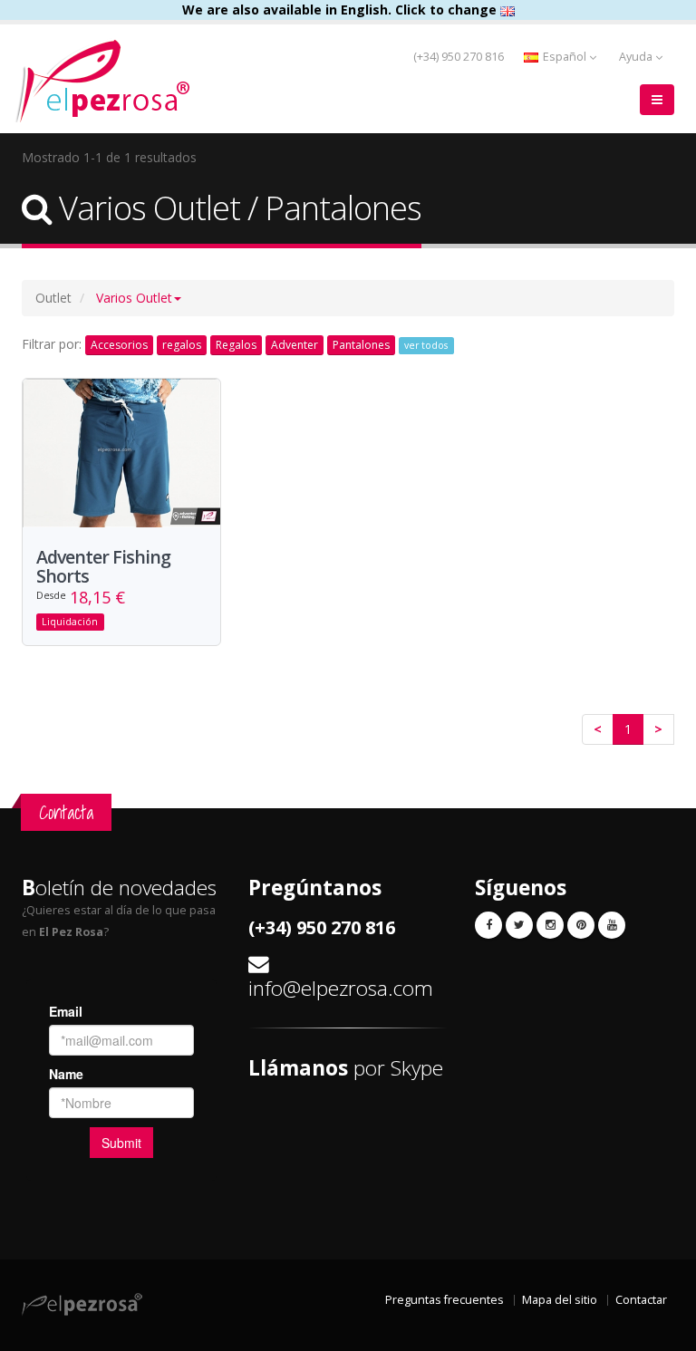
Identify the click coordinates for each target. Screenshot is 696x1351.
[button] (138, 297)
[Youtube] (611, 925)
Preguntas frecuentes (444, 1300)
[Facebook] (488, 925)
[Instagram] (550, 925)
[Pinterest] (580, 925)
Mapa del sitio (559, 1300)
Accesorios (119, 344)
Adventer (294, 344)
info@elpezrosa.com (340, 988)
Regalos (236, 344)
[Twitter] (519, 925)
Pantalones (361, 344)
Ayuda (637, 56)
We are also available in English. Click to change (341, 9)
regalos (181, 344)
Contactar (641, 1300)
